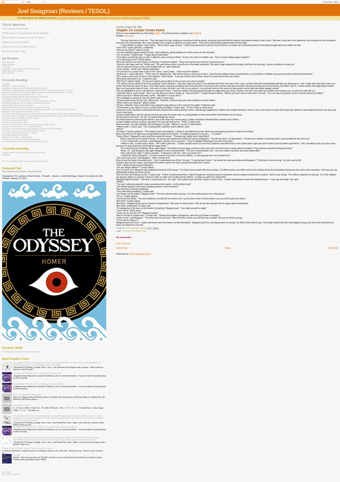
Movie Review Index (21, 405)
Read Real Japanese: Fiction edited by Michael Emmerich (26, 103)
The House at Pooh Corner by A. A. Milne (19, 133)
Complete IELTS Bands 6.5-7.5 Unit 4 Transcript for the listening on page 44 (45, 427)
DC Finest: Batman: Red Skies (15, 135)
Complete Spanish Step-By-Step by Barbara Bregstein (25, 97)
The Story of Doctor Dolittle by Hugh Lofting (20, 118)
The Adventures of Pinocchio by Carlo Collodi (21, 139)
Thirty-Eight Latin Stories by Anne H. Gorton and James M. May (29, 101)
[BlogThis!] (150, 228)
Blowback (6, 155)
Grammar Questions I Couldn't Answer (19, 47)
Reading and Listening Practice (15, 42)
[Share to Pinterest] (157, 228)
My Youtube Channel (11, 474)
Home (227, 248)
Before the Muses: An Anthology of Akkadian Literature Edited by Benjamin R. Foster (37, 92)
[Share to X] (152, 228)
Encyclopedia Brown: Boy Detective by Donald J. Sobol (25, 141)
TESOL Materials (13, 24)
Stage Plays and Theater (12, 71)
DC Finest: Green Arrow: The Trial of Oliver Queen (23, 131)
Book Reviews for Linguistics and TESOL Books (23, 37)
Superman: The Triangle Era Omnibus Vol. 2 (20, 112)
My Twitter (6, 472)
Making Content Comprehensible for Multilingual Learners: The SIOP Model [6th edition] (39, 109)
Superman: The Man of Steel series (17, 137)
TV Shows (6, 67)
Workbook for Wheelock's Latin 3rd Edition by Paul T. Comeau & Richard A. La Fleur (37, 90)
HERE (157, 33)
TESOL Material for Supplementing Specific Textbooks (25, 33)
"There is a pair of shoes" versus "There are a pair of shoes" (27, 448)
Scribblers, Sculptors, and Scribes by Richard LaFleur (24, 88)
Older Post (333, 248)
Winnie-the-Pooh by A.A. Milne (15, 122)
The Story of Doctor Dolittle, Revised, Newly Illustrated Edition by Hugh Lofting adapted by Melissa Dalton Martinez (50, 116)
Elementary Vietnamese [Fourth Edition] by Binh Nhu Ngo (26, 107)
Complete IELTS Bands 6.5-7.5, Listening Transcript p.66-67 (38, 384)
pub (131, 35)
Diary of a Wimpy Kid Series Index (27, 394)
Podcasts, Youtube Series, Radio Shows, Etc (20, 69)
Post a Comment (123, 243)
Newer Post (121, 248)
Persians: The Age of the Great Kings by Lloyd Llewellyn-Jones (28, 124)
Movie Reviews (8, 64)
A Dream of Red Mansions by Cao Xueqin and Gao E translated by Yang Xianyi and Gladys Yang (42, 114)
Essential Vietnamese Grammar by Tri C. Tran (21, 94)
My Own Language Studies (14, 51)
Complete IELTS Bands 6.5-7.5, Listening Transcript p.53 (37, 373)
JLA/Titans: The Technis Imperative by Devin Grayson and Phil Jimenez (32, 129)
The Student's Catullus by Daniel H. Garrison (21, 99)
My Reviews (10, 58)
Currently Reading (14, 80)
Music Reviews (8, 73)
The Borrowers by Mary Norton (15, 120)
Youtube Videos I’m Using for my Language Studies (23, 152)
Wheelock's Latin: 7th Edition (14, 86)
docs (126, 35)
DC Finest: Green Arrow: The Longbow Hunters (22, 126)
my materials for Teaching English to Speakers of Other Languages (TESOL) (112, 18)
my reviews (63, 18)
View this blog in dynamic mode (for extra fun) (21, 352)
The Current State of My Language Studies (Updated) (24, 161)
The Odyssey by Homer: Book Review (22, 171)
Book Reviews (8, 62)
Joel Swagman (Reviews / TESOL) (63, 11)
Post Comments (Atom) (140, 254)
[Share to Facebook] (155, 228)
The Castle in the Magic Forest (134, 231)
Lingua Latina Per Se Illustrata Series (17, 105)
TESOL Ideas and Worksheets (15, 28)
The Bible (6, 84)
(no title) (16, 455)
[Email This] (147, 228)
